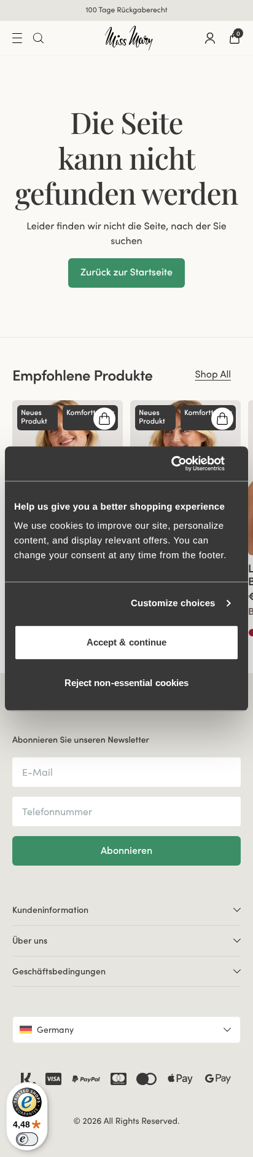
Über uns (29, 940)
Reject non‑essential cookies (126, 682)
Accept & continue (127, 642)
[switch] (27, 1139)
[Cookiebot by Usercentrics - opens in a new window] (185, 464)
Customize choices (173, 603)
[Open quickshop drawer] (104, 419)
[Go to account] (210, 38)
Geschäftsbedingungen (59, 971)
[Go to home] (129, 38)
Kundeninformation (50, 909)
